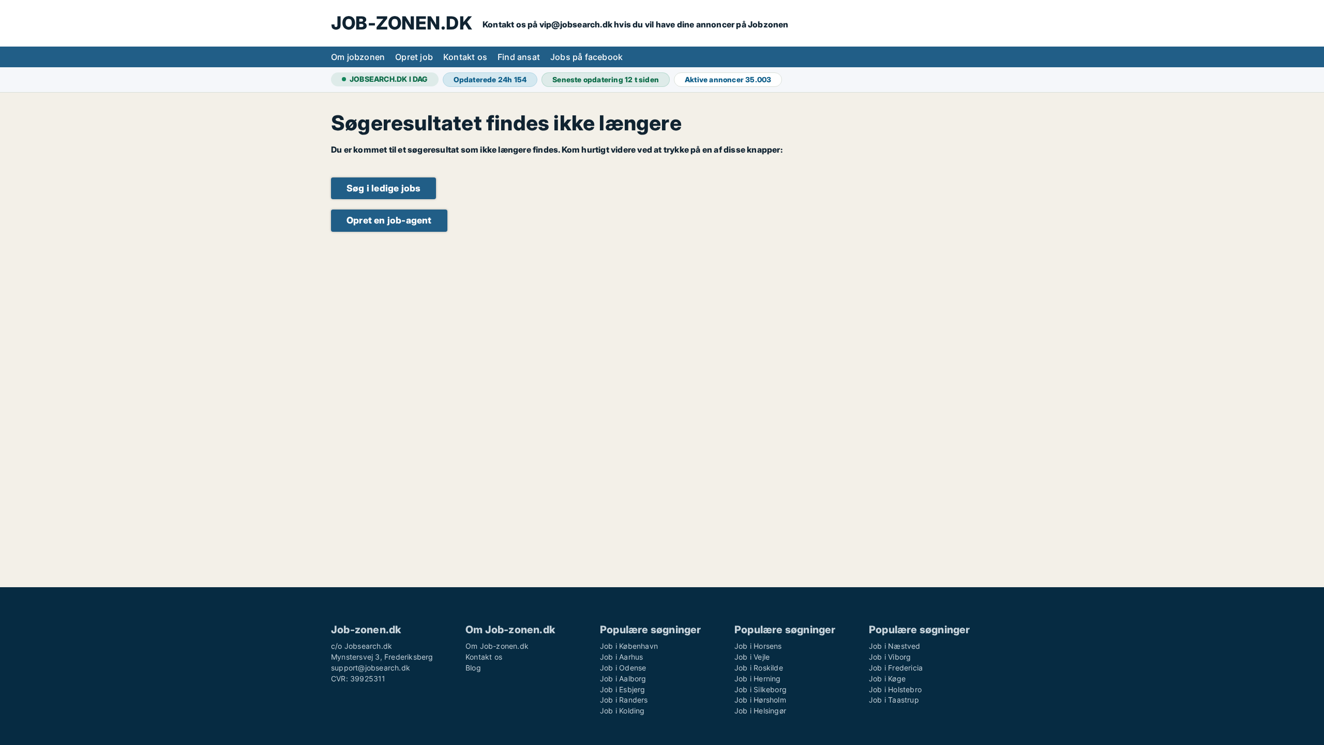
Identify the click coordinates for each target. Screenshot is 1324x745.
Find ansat (519, 57)
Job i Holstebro (895, 689)
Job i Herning (757, 678)
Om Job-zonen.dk (497, 646)
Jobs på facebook (586, 57)
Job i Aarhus (621, 656)
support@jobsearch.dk (370, 667)
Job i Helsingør (760, 710)
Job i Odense (623, 667)
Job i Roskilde (758, 667)
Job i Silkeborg (760, 689)
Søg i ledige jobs (383, 188)
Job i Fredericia (896, 667)
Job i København (629, 646)
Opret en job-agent (389, 220)
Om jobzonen (358, 57)
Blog (473, 667)
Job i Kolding (622, 710)
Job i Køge (887, 678)
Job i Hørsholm (760, 699)
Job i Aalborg (623, 678)
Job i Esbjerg (622, 689)
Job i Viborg (890, 656)
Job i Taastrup (894, 699)
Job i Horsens (758, 646)
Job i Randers (624, 699)
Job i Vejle (752, 656)
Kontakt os (465, 57)
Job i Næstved (895, 646)
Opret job (414, 57)
